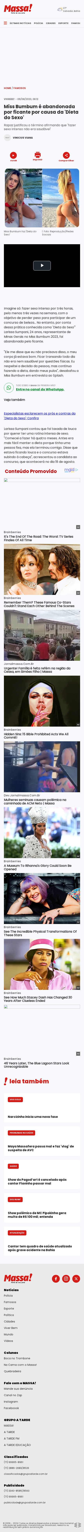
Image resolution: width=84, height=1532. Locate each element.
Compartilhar (66, 160)
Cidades (9, 1321)
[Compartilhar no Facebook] (61, 168)
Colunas (11, 1352)
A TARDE (9, 1432)
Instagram (11, 1402)
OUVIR (13, 160)
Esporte (9, 1309)
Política (9, 1315)
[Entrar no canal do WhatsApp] (9, 388)
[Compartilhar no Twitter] (65, 167)
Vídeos (8, 1341)
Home (8, 88)
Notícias (11, 1290)
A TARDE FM (11, 1438)
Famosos (19, 88)
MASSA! (9, 1426)
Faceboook (11, 1408)
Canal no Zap (13, 1395)
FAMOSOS (77, 23)
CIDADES (50, 23)
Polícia (8, 1296)
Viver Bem (11, 1328)
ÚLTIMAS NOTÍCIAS (20, 23)
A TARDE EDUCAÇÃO (17, 1445)
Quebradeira (12, 1371)
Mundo (8, 1334)
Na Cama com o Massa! (20, 1365)
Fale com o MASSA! (20, 1383)
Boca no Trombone (17, 1358)
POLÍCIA (38, 23)
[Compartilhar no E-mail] (70, 167)
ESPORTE (63, 23)
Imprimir (37, 159)
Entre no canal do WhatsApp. (40, 389)
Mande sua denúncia (18, 1389)
